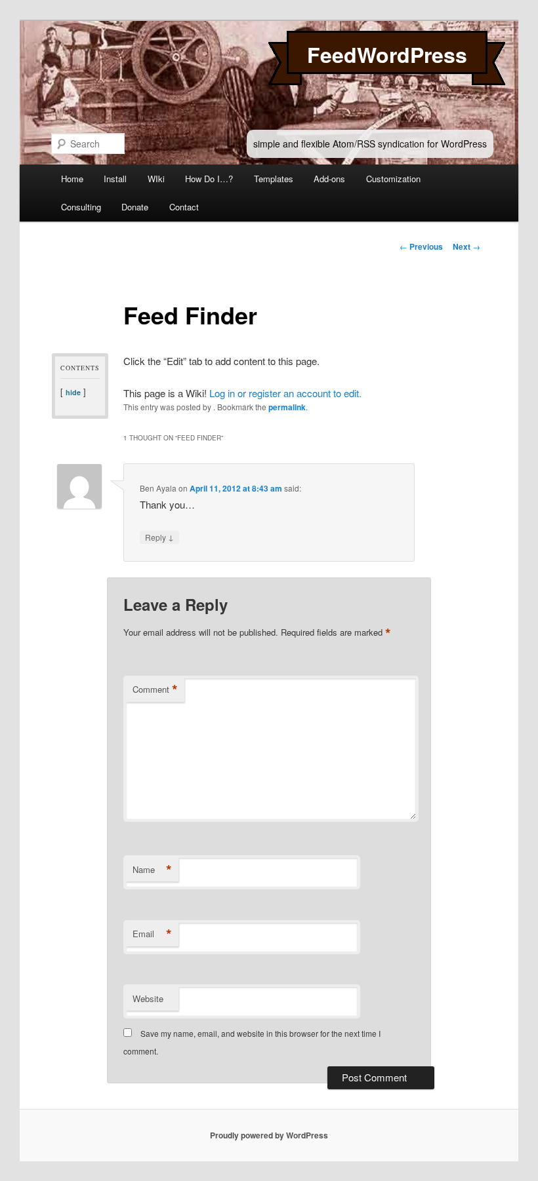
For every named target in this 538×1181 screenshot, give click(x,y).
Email (152, 933)
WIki (156, 178)
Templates (273, 178)
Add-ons (329, 178)
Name (152, 869)
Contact (184, 207)
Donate (134, 207)
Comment (155, 689)
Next (466, 246)
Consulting (81, 207)
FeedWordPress (387, 54)
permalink (287, 407)
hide (73, 392)
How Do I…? (209, 178)
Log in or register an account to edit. (285, 393)
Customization (393, 178)
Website (148, 998)
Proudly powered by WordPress (269, 1135)
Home (72, 178)
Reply (159, 537)
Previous (421, 246)
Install (115, 178)
